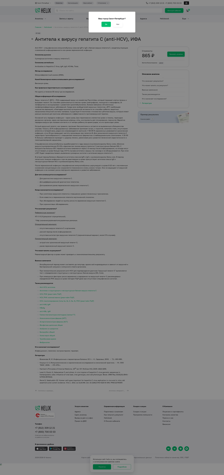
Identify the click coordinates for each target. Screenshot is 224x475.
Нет (117, 24)
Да (106, 24)
